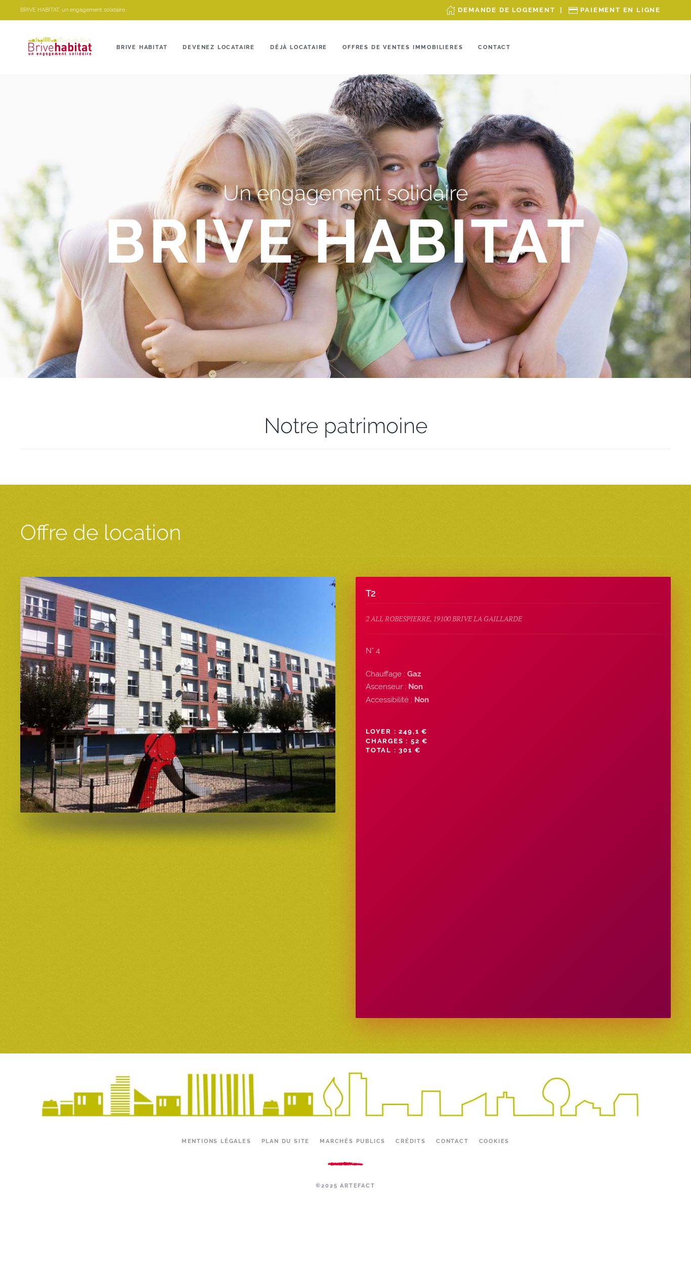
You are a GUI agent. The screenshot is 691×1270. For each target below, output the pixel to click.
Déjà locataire (298, 47)
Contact (494, 47)
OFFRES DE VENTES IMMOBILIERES (402, 47)
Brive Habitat (141, 47)
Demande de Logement (506, 10)
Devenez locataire (219, 47)
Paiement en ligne (620, 10)
